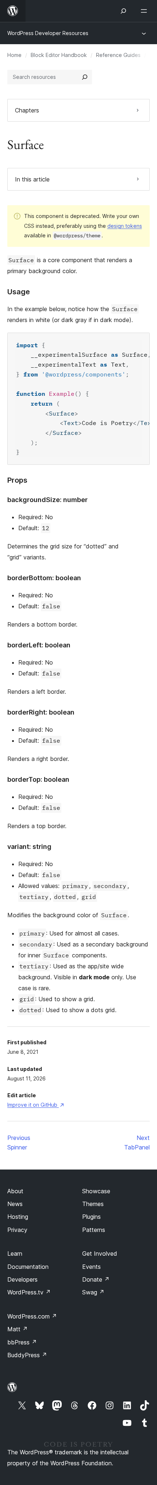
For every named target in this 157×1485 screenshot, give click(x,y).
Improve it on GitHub (35, 1105)
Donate (96, 1279)
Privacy (17, 1229)
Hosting (17, 1216)
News (15, 1203)
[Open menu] (145, 11)
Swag (93, 1292)
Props (17, 480)
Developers (22, 1279)
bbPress (22, 1342)
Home (14, 55)
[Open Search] (123, 11)
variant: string (29, 846)
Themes (93, 1203)
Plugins (91, 1216)
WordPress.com (32, 1316)
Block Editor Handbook (59, 55)
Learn (14, 1253)
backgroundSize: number (47, 500)
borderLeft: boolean (38, 645)
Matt (17, 1329)
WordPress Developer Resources (47, 33)
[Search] (84, 77)
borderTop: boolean (38, 779)
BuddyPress (27, 1355)
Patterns (93, 1229)
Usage (18, 291)
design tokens (124, 226)
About (15, 1191)
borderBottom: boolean (44, 578)
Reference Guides (118, 55)
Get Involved (99, 1253)
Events (91, 1266)
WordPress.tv (29, 1292)
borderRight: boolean (40, 712)
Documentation (28, 1266)
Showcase (96, 1191)
